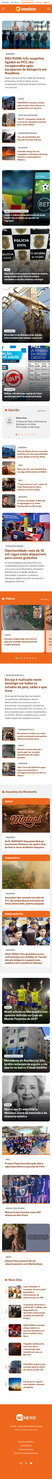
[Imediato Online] (26, 8)
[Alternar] (16, 434)
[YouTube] (31, 1463)
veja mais (41, 411)
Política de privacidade (26, 1453)
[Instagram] (21, 1463)
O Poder (38, 2)
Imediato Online (27, 2)
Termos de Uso (26, 1449)
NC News (5, 2)
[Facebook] (26, 1463)
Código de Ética (26, 1442)
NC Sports (15, 2)
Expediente (26, 1446)
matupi (9, 801)
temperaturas (12, 857)
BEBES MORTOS (14, 914)
